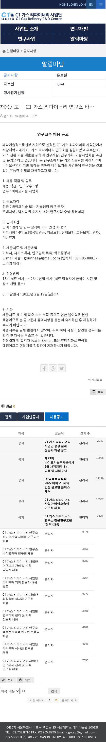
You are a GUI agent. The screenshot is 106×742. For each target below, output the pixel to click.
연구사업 (26, 38)
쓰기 (10, 680)
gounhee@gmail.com (42, 258)
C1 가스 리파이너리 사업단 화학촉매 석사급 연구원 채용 (20, 598)
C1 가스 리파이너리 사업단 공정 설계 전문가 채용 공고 (58, 446)
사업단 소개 (26, 28)
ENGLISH (91, 5)
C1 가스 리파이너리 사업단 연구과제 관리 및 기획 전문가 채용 (20, 615)
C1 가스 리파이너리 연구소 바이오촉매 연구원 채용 (20, 551)
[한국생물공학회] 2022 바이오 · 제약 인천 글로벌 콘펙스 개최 (57, 485)
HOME (63, 4)
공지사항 (11, 74)
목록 (100, 392)
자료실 (9, 83)
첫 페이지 (38, 700)
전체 (8, 416)
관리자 (8, 116)
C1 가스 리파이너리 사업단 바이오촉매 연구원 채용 (58, 504)
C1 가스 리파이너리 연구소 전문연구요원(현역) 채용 (58, 520)
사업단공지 (30, 416)
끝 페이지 (68, 700)
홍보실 (62, 74)
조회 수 (85, 433)
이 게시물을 (95, 379)
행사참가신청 (14, 92)
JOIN (82, 4)
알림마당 (79, 38)
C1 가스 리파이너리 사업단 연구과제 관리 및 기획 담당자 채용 (20, 565)
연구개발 (79, 28)
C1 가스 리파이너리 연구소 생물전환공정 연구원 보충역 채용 (20, 632)
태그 (27, 680)
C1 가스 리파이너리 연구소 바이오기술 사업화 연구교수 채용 (20, 536)
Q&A (60, 83)
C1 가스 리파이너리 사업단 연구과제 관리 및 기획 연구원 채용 (20, 665)
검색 (54, 691)
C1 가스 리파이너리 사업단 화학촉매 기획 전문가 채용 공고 (20, 582)
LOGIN (73, 4)
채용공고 (9, 106)
